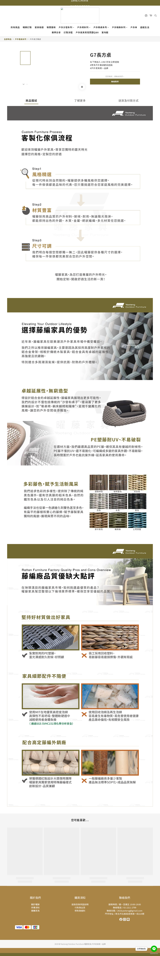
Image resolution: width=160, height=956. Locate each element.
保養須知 (35, 907)
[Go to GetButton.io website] (154, 953)
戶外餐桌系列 (100, 27)
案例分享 (56, 32)
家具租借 (39, 27)
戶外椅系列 (82, 27)
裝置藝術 (51, 27)
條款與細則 (80, 910)
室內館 (105, 32)
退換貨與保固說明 (80, 904)
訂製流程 (68, 32)
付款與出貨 (80, 907)
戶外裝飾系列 (119, 27)
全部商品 (8, 39)
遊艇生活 (144, 27)
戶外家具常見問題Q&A (87, 32)
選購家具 (35, 910)
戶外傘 (133, 27)
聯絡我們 (115, 81)
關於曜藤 (35, 904)
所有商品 (15, 27)
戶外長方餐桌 (35, 39)
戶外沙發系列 (65, 27)
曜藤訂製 (27, 27)
